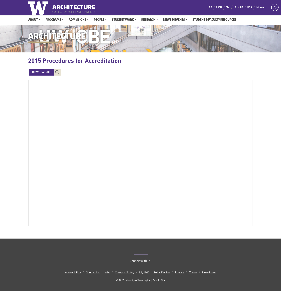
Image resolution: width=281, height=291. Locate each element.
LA (235, 7)
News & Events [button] (174, 19)
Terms (193, 272)
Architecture (72, 5)
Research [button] (148, 19)
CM (227, 7)
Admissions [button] (77, 19)
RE (241, 7)
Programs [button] (53, 19)
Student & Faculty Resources (214, 19)
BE (210, 7)
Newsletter (209, 272)
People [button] (99, 19)
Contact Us (93, 272)
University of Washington (38, 7)
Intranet (260, 7)
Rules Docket (162, 272)
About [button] (33, 19)
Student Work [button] (123, 19)
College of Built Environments (147, 249)
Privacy (179, 272)
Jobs (107, 272)
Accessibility (73, 272)
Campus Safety (124, 272)
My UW (144, 272)
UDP (249, 7)
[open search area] (275, 7)
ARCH (219, 7)
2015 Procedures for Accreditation (74, 60)
